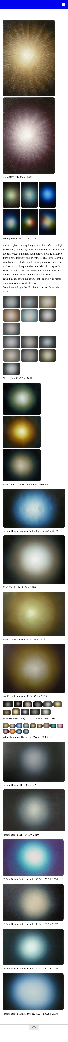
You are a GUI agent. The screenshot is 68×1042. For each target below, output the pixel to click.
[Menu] (63, 4)
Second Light (16, 287)
